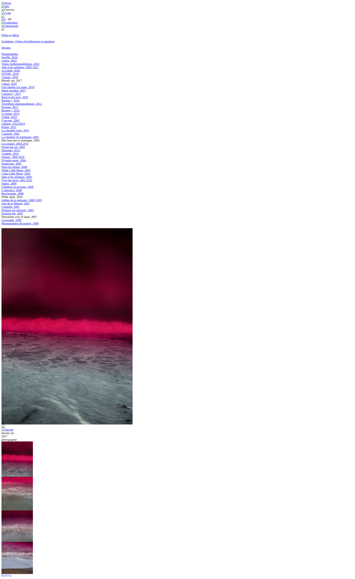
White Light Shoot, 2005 (16, 170)
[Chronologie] (9, 26)
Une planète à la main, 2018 (17, 87)
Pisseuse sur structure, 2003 (17, 210)
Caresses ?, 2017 (11, 93)
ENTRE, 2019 (10, 74)
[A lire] (6, 13)
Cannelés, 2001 (10, 206)
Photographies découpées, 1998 (19, 223)
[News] (6, 3)
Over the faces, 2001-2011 (16, 180)
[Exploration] (9, 22)
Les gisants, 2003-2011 (14, 143)
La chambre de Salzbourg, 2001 (20, 137)
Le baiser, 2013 (10, 113)
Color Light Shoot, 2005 (15, 173)
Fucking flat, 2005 (12, 213)
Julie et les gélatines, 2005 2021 (19, 67)
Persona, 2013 (9, 107)
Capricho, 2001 (10, 133)
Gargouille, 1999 (11, 220)
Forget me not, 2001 (13, 147)
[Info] (5, 6)
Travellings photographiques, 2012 (21, 103)
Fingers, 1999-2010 (12, 157)
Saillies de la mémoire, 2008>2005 (21, 200)
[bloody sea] (17, 509)
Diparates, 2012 (10, 150)
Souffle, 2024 (9, 57)
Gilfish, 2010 (9, 117)
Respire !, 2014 (10, 100)
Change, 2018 (9, 77)
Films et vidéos (10, 35)
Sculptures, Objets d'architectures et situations (28, 41)
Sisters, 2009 (8, 183)
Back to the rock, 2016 (14, 97)
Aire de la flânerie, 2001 (15, 203)
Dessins (6, 47)
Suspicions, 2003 (11, 163)
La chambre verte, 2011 (15, 130)
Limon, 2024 (9, 60)
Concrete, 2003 (10, 120)
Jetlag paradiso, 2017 (13, 90)
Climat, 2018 (9, 83)
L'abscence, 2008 (11, 190)
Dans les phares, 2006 (14, 167)
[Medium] (2, 29)
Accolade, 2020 (10, 70)
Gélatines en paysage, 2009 (17, 187)
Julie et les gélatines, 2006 (16, 177)
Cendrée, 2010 (10, 153)
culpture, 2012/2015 (13, 123)
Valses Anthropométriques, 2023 (20, 64)
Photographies (9, 54)
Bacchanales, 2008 (12, 193)
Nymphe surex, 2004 (13, 160)
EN (3, 19)
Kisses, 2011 (8, 127)
